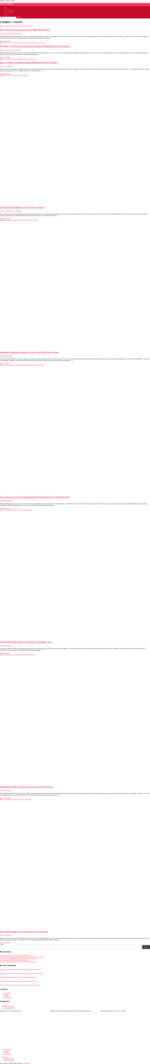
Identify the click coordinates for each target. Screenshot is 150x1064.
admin (20, 33)
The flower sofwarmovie (7, 3)
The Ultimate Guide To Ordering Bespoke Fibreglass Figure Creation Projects (35, 497)
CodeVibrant (26, 1063)
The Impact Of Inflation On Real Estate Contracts (22, 207)
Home (5, 6)
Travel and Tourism (8, 9)
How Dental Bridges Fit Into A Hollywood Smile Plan (23, 931)
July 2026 (6, 994)
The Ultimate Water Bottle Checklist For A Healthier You (25, 642)
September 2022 (7, 997)
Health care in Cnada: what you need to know (27, 969)
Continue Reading (5, 41)
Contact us (6, 14)
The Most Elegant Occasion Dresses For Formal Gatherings (26, 787)
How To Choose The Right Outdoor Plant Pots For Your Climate (28, 62)
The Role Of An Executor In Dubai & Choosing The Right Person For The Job (35, 46)
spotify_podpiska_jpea (6, 969)
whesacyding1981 (5, 981)
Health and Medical (8, 11)
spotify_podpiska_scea (6, 985)
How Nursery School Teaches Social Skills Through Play (25, 30)
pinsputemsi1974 (4, 977)
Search (2, 944)
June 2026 (6, 996)
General (5, 8)
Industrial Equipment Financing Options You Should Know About (29, 352)
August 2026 (7, 993)
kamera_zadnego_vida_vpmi (8, 973)
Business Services (8, 13)
